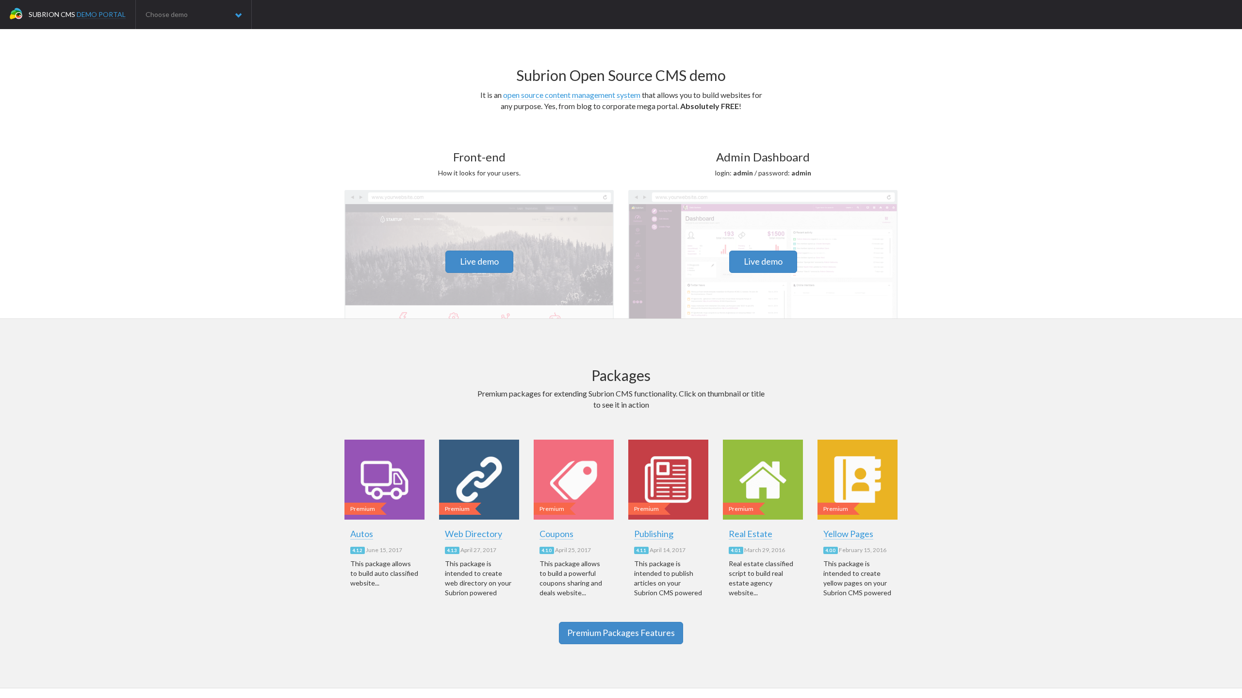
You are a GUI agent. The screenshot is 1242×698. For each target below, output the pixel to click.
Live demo (479, 261)
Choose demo (167, 14)
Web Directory (473, 533)
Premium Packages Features (621, 632)
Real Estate (750, 533)
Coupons (556, 533)
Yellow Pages (848, 533)
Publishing (653, 533)
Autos (361, 533)
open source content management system (571, 94)
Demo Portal (101, 14)
